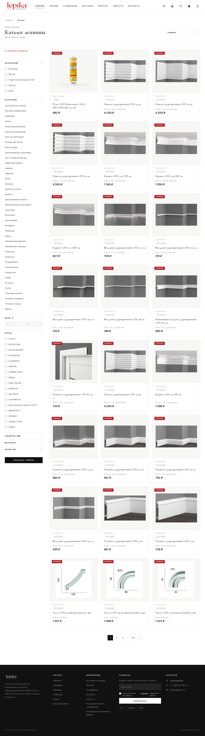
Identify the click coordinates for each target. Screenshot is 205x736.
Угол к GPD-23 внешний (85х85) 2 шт (175, 612)
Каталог (40, 6)
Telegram (131, 708)
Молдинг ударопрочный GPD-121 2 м (125, 247)
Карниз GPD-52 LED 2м (168, 394)
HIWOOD (13, 366)
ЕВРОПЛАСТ (15, 410)
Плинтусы (9, 257)
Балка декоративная (15, 126)
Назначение (24, 63)
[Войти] (197, 6)
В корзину (86, 113)
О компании (70, 6)
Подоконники (11, 262)
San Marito (14, 394)
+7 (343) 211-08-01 (178, 685)
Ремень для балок (14, 142)
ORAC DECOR (15, 383)
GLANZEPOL (14, 361)
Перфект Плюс (16, 421)
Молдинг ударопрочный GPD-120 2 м (176, 247)
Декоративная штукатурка (18, 152)
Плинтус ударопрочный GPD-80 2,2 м (73, 396)
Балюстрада (11, 147)
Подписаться (140, 701)
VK (122, 708)
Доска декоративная (15, 132)
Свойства (23, 449)
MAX (141, 708)
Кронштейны (11, 220)
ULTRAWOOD (15, 399)
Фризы (8, 309)
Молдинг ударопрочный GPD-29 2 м (73, 319)
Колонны (9, 184)
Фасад (12, 74)
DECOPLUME (14, 344)
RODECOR (13, 388)
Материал (23, 442)
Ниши (8, 236)
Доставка (88, 6)
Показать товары (24, 460)
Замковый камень (14, 163)
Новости (118, 6)
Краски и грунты (13, 189)
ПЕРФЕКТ (13, 416)
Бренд (24, 333)
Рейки (8, 277)
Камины (9, 168)
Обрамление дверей (15, 241)
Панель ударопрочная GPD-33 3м (173, 104)
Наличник (9, 231)
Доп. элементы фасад (15, 158)
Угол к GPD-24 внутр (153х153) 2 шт (72, 612)
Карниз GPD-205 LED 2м (117, 176)
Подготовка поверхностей (21, 80)
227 (133, 638)
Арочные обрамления (15, 111)
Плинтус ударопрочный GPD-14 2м (175, 469)
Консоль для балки (14, 137)
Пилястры (10, 251)
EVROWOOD (14, 355)
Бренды (54, 6)
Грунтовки (10, 210)
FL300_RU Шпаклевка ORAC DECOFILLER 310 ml (69, 105)
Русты (8, 288)
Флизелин (10, 215)
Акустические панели (15, 105)
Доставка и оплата (95, 680)
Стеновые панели (13, 293)
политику (144, 693)
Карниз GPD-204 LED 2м (169, 176)
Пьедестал (10, 272)
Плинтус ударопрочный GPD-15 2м (124, 469)
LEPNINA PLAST (16, 372)
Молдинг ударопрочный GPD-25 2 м (73, 541)
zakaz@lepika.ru (177, 690)
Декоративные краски (16, 199)
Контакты (134, 6)
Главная (9, 20)
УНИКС (12, 427)
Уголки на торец (13, 304)
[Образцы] (172, 6)
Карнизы (9, 173)
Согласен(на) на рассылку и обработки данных (140, 694)
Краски (8, 194)
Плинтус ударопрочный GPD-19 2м (73, 469)
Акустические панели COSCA (23, 405)
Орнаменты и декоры (15, 246)
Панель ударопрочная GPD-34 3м (122, 104)
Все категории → (61, 703)
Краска (12, 85)
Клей (11, 91)
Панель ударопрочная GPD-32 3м (122, 394)
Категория (24, 99)
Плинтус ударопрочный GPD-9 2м (123, 541)
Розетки (9, 283)
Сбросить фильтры (18, 51)
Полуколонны (11, 267)
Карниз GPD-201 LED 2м (66, 247)
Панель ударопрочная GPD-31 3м (71, 176)
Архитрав (9, 116)
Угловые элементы (14, 298)
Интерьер (13, 69)
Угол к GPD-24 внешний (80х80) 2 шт (124, 612)
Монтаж (103, 6)
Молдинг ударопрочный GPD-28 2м (124, 319)
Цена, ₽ (24, 318)
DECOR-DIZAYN (16, 350)
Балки (8, 121)
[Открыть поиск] (164, 6)
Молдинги (10, 225)
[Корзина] (189, 6)
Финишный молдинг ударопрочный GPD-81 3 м (175, 321)
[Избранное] (180, 6)
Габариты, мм (23, 436)
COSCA (12, 339)
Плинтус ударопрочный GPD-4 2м (174, 541)
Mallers (12, 377)
